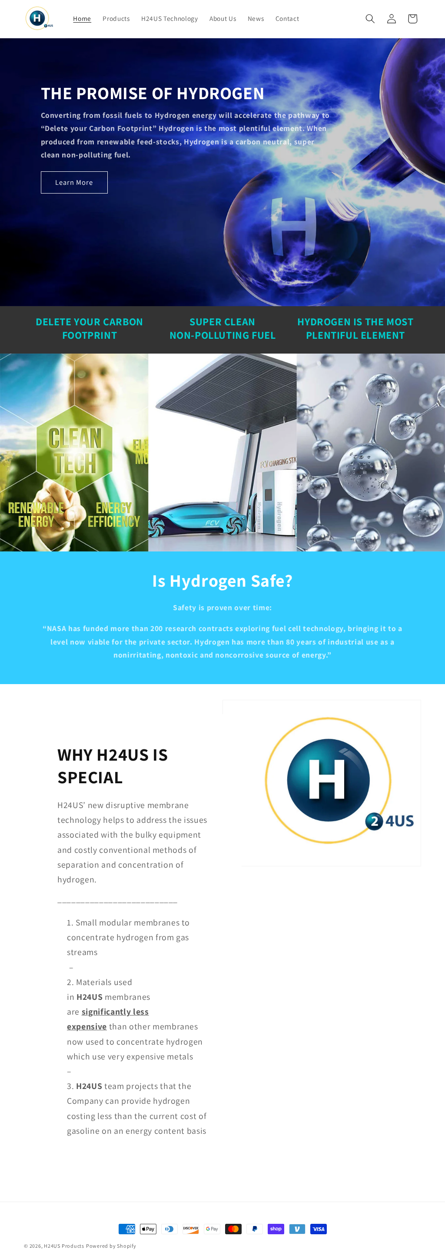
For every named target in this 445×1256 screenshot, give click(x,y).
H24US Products (64, 1246)
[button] (370, 18)
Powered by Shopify (111, 1246)
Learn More (74, 182)
